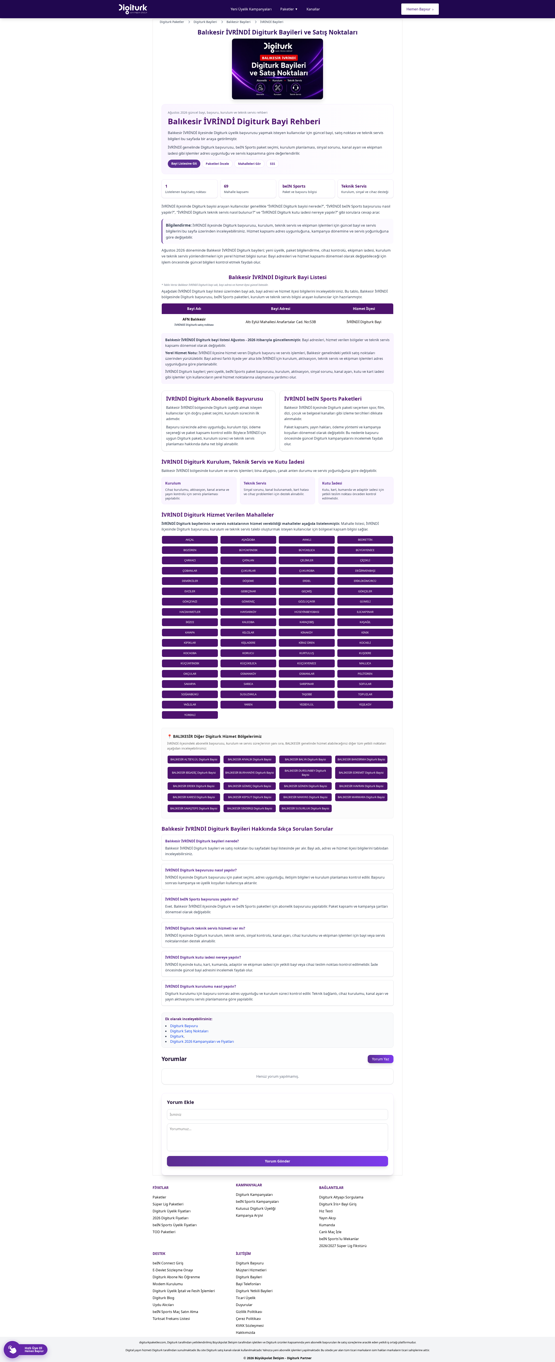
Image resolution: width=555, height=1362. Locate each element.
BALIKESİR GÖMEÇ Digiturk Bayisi (249, 786)
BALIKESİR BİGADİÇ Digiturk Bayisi (194, 772)
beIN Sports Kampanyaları (257, 1201)
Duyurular (244, 1304)
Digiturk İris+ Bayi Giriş (338, 1204)
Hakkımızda (245, 1332)
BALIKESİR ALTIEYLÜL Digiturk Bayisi (193, 759)
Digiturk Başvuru (184, 1025)
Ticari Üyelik (246, 1297)
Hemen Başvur (420, 9)
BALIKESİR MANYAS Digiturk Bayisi (305, 797)
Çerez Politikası (248, 1318)
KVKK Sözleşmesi (250, 1325)
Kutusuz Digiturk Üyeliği (256, 1208)
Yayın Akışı (327, 1218)
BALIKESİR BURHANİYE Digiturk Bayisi (249, 772)
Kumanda (327, 1225)
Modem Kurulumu (168, 1284)
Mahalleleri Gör (249, 164)
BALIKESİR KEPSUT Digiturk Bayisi (249, 797)
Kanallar (313, 9)
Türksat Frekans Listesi (171, 1318)
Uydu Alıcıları (163, 1304)
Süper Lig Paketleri (168, 1204)
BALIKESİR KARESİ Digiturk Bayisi (194, 797)
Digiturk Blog (163, 1297)
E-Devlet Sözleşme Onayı (173, 1270)
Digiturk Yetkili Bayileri (254, 1290)
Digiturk (177, 1036)
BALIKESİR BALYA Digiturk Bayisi (305, 759)
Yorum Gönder (277, 1161)
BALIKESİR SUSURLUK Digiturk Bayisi (305, 808)
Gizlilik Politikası (249, 1311)
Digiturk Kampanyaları (254, 1194)
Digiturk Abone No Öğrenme (176, 1277)
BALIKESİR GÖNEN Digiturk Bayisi (305, 786)
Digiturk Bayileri (249, 1277)
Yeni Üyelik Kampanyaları (251, 9)
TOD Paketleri (164, 1231)
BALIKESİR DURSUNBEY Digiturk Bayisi (305, 773)
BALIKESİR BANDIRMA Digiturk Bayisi (361, 759)
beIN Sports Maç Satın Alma (175, 1311)
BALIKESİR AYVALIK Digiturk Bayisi (249, 759)
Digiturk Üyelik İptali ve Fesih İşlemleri (184, 1290)
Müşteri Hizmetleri (251, 1270)
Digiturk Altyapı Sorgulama (341, 1197)
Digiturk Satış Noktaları (189, 1031)
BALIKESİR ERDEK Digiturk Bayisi (193, 786)
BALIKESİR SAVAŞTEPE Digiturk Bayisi (193, 808)
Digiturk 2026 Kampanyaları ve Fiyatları (202, 1041)
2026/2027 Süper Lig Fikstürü (343, 1245)
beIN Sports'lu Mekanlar (339, 1238)
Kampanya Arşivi (249, 1215)
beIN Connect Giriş (168, 1263)
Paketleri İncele (217, 164)
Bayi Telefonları (248, 1284)
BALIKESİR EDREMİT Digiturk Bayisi (361, 772)
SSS (272, 164)
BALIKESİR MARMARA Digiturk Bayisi (361, 797)
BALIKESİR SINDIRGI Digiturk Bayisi (249, 808)
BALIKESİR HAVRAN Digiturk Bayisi (361, 786)
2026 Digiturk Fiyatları (170, 1218)
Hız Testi (326, 1211)
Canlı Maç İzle (330, 1231)
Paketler (289, 9)
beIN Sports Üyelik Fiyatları (175, 1225)
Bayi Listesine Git (184, 163)
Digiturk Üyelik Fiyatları (172, 1211)
